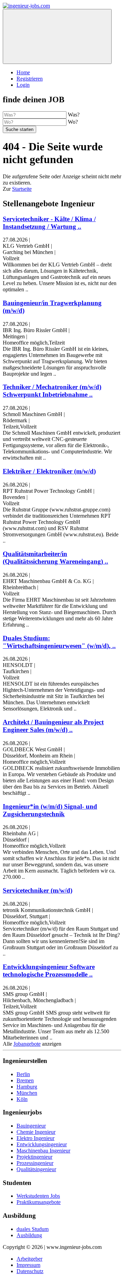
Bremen (25, 1080)
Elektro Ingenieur (35, 1138)
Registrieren (30, 79)
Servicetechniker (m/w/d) (37, 890)
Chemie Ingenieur (36, 1132)
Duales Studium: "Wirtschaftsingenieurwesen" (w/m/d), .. (59, 641)
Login (23, 85)
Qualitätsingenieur (36, 1169)
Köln (22, 1099)
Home (23, 72)
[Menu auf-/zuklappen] (57, 36)
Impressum (28, 1265)
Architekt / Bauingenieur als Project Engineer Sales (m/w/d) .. (53, 725)
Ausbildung (29, 1235)
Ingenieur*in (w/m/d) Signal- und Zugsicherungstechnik (50, 810)
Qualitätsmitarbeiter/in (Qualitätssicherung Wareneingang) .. (55, 557)
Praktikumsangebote (39, 1202)
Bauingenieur (31, 1126)
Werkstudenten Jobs (38, 1196)
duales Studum (33, 1229)
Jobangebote (27, 1044)
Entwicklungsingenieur (42, 1144)
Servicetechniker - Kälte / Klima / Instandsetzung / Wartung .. (49, 222)
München (27, 1093)
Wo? (73, 122)
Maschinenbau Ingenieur (43, 1151)
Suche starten (19, 129)
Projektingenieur (34, 1157)
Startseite (22, 189)
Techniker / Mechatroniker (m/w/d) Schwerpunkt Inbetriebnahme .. (52, 390)
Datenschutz (30, 1271)
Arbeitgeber (29, 1259)
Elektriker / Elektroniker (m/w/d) (49, 471)
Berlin (23, 1074)
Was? (74, 114)
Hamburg (27, 1087)
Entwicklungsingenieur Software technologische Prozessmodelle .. (49, 970)
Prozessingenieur (35, 1163)
